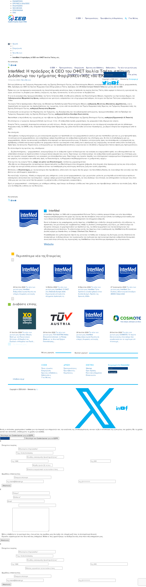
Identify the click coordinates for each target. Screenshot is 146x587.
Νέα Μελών (17, 53)
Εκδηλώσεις (111, 67)
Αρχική (15, 44)
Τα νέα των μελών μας (127, 67)
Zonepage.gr (133, 79)
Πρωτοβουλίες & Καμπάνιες (111, 18)
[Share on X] (9, 65)
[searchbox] (115, 74)
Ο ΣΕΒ (78, 18)
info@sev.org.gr (18, 379)
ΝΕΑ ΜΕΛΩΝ (17, 8)
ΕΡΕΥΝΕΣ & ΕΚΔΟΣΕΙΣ (21, 3)
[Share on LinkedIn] (13, 65)
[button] (126, 18)
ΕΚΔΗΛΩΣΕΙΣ (17, 6)
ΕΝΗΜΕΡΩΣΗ (18, 1)
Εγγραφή (112, 372)
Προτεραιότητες (91, 18)
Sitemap (89, 368)
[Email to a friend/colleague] (15, 65)
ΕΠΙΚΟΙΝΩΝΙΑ (18, 10)
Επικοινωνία (98, 74)
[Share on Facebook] (11, 65)
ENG (14, 12)
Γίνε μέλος (132, 74)
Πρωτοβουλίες (73, 74)
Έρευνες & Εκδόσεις (49, 373)
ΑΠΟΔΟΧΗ (5, 438)
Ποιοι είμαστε (47, 368)
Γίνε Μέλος (133, 18)
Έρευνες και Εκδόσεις (95, 67)
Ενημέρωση (79, 67)
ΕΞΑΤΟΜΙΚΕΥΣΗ (17, 438)
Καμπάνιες (86, 74)
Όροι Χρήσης (91, 370)
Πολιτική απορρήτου (94, 373)
